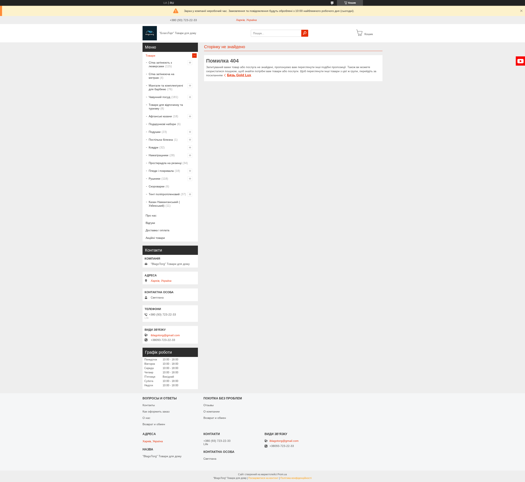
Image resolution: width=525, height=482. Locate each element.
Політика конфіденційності (296, 478)
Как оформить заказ (156, 411)
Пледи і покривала (161, 170)
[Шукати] (304, 33)
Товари (150, 55)
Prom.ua (282, 474)
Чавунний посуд (159, 97)
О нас (146, 417)
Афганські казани (160, 116)
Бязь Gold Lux (239, 75)
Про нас (151, 215)
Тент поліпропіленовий (164, 194)
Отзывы (208, 405)
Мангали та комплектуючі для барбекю (166, 87)
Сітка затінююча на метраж (161, 75)
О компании (211, 411)
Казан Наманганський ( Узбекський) (164, 203)
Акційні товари (155, 237)
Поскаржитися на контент (263, 478)
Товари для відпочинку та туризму (166, 106)
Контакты (149, 405)
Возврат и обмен (154, 424)
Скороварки (156, 186)
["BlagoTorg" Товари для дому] (150, 33)
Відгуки (150, 222)
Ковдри (153, 147)
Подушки (155, 131)
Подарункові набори (162, 124)
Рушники (154, 178)
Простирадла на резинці (165, 163)
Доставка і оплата (157, 230)
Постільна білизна (161, 139)
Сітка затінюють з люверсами (160, 64)
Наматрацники (158, 155)
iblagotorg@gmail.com (165, 335)
